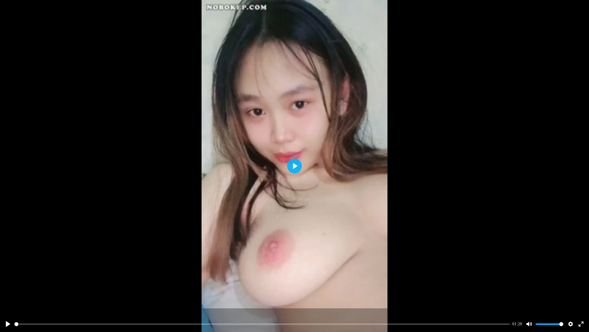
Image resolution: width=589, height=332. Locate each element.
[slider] (262, 324)
